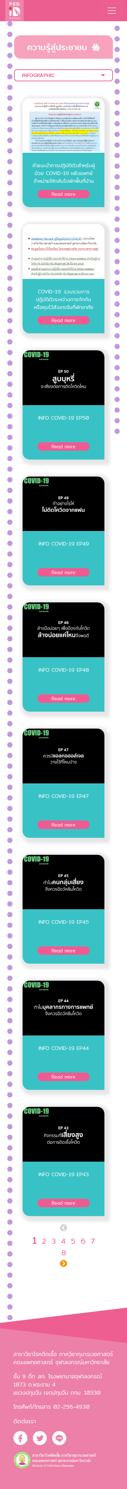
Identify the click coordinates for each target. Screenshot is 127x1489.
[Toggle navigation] (112, 11)
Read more (63, 194)
